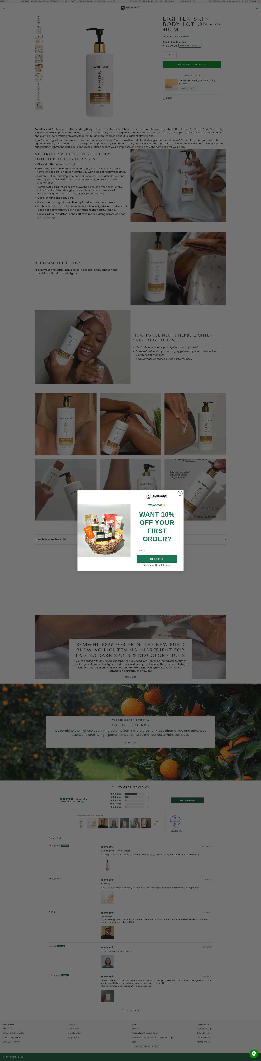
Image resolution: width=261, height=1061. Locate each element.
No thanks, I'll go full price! (157, 565)
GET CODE (157, 558)
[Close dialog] (180, 493)
